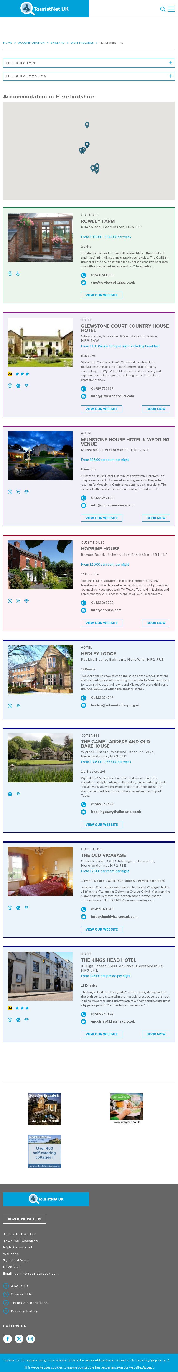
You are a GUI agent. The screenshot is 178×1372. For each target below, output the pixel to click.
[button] (87, 125)
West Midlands (82, 42)
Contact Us (21, 1294)
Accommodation (31, 42)
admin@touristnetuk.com (37, 1273)
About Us (20, 1286)
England (58, 42)
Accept (148, 1367)
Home (7, 42)
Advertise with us (24, 1219)
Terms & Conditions (29, 1303)
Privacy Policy (24, 1311)
